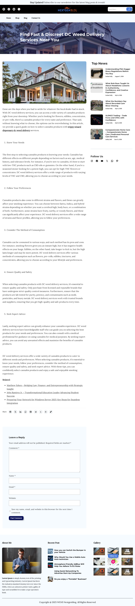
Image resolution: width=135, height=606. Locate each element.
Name (12, 476)
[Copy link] (51, 412)
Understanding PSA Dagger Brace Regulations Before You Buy (117, 71)
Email (12, 487)
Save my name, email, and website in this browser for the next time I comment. (41, 511)
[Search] (129, 9)
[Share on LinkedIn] (20, 412)
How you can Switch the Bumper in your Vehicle (70, 551)
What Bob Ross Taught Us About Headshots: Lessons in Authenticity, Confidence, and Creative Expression (117, 87)
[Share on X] (15, 412)
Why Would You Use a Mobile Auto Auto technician (69, 558)
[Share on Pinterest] (31, 412)
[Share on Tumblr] (41, 412)
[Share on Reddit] (36, 412)
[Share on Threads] (46, 412)
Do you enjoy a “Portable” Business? (70, 579)
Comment (14, 448)
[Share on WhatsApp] (26, 412)
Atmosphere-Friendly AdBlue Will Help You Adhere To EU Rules (69, 565)
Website (12, 498)
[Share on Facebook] (10, 412)
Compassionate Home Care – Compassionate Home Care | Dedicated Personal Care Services (117, 133)
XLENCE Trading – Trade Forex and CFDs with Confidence (116, 117)
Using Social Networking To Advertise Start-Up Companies (67, 572)
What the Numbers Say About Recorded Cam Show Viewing (115, 103)
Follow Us (113, 556)
